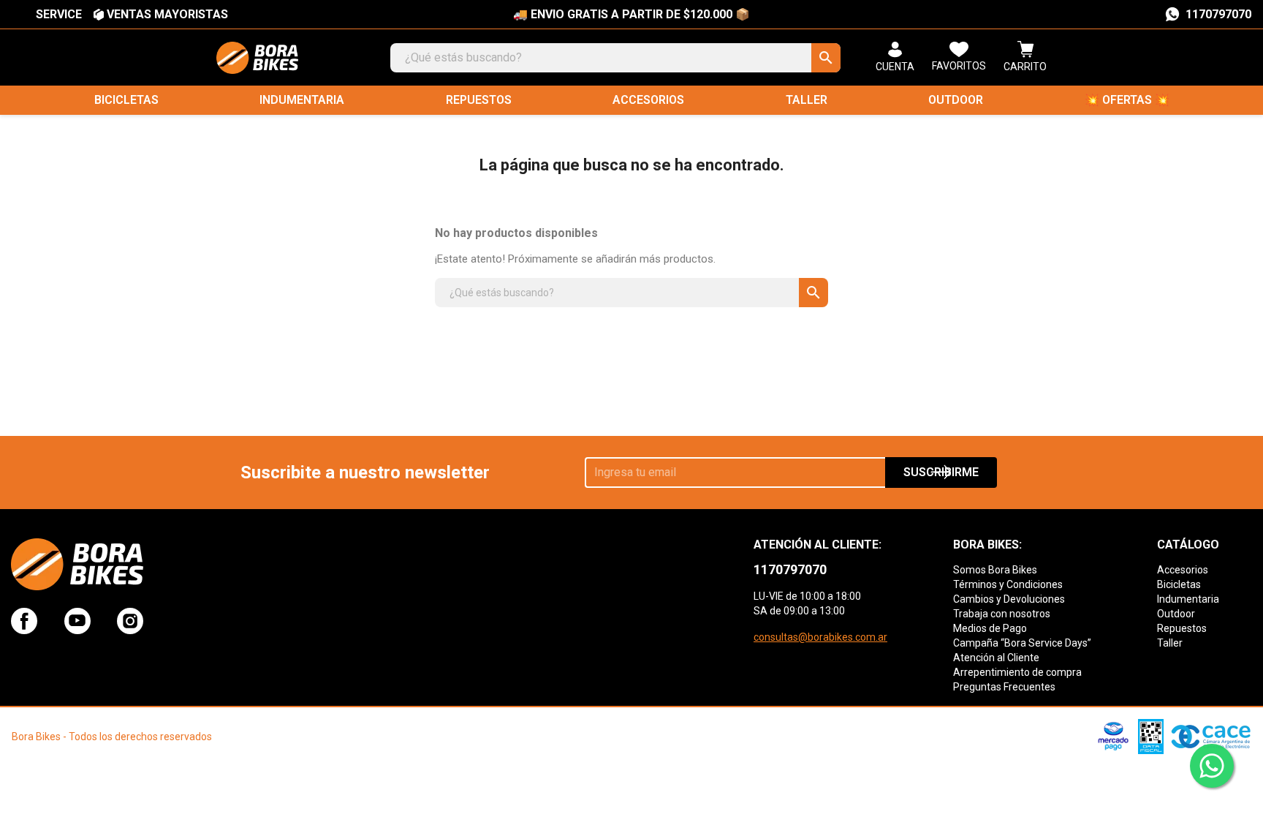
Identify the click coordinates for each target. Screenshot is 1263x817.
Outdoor (955, 100)
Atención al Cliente (996, 657)
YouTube (77, 621)
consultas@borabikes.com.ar (820, 637)
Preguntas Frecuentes (1004, 687)
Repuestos (479, 100)
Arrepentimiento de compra (1017, 672)
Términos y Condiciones (1008, 584)
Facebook (24, 621)
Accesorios (648, 100)
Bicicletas (126, 100)
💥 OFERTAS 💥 (1127, 100)
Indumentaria (301, 100)
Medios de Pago (990, 628)
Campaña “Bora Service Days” (1022, 643)
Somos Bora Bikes (995, 570)
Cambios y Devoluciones (1009, 599)
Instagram (130, 621)
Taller (806, 100)
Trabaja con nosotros (1001, 614)
